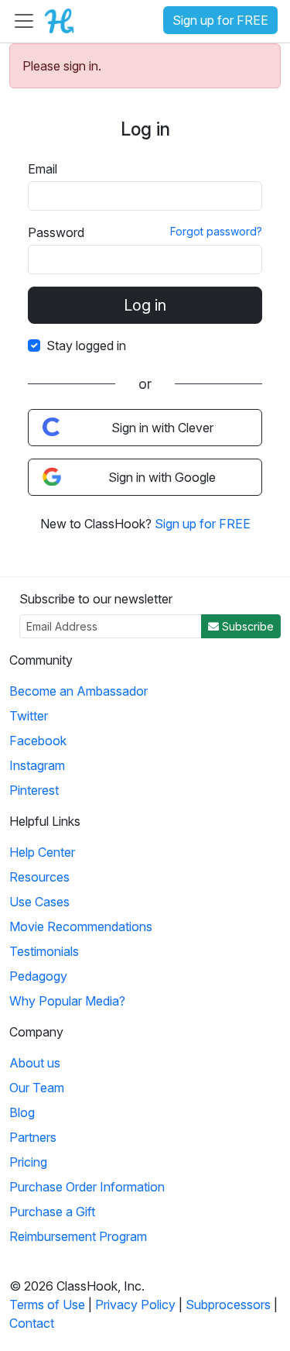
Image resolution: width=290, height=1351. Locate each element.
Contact (31, 1323)
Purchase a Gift (52, 1211)
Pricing (28, 1162)
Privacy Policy (135, 1304)
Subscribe (246, 626)
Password (56, 232)
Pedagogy (38, 976)
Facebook (38, 740)
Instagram (37, 765)
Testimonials (44, 951)
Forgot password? (216, 231)
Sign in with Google (162, 477)
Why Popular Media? (67, 1001)
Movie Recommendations (80, 926)
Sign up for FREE (220, 20)
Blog (22, 1112)
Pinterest (34, 790)
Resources (39, 877)
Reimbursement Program (78, 1236)
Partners (32, 1137)
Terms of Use (47, 1304)
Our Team (36, 1087)
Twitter (28, 716)
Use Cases (39, 901)
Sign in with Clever (162, 427)
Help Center (42, 852)
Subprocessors (228, 1304)
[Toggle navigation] (24, 21)
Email (42, 169)
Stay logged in (86, 345)
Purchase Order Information (87, 1187)
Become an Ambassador (78, 691)
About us (34, 1063)
